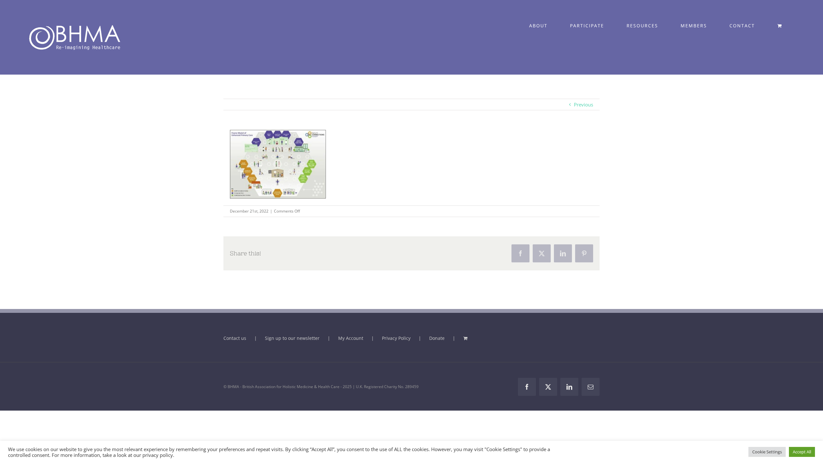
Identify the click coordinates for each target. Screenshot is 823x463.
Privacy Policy (396, 338)
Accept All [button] (802, 452)
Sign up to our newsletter (292, 338)
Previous (583, 104)
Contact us (234, 338)
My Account (350, 338)
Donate (437, 338)
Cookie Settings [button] (767, 452)
